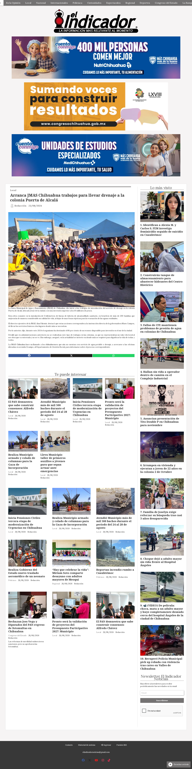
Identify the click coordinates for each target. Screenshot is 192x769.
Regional (130, 2)
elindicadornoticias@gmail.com (96, 752)
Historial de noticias (86, 745)
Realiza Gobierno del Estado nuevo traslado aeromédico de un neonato (26, 573)
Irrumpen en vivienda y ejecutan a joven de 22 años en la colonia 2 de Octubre (161, 468)
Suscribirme (162, 700)
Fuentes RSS (122, 745)
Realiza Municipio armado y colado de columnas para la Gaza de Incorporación (21, 461)
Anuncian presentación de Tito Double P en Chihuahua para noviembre (159, 422)
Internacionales (59, 2)
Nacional (41, 2)
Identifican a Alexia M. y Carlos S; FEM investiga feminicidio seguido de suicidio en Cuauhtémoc (161, 229)
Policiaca (77, 2)
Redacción (20, 205)
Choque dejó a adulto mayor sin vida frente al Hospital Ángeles (161, 562)
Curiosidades (94, 2)
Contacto (69, 745)
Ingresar (107, 745)
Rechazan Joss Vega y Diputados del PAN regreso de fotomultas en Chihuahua (26, 626)
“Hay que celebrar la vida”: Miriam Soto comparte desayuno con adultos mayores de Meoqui (70, 574)
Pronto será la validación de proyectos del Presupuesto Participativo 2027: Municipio (118, 410)
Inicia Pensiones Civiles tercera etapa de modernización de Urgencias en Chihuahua (87, 408)
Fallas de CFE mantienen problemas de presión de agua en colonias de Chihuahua (160, 328)
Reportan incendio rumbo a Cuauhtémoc (115, 571)
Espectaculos (113, 2)
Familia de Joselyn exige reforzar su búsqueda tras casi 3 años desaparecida (161, 515)
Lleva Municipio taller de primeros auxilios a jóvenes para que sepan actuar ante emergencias (52, 463)
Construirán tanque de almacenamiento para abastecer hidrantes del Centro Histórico (161, 280)
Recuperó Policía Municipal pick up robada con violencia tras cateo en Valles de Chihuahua (161, 663)
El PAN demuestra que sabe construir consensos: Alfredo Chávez (21, 406)
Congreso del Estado (166, 2)
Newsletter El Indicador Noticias (161, 677)
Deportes (145, 2)
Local (28, 2)
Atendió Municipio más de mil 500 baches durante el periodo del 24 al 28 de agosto (53, 408)
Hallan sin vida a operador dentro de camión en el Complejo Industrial (160, 375)
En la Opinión (13, 2)
